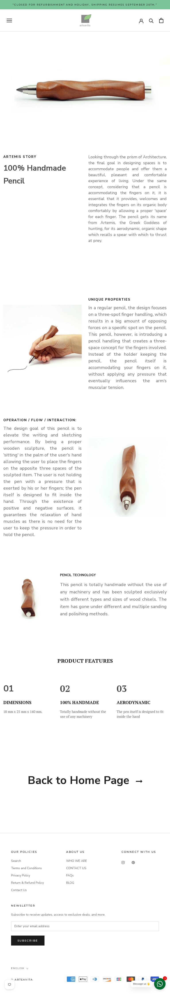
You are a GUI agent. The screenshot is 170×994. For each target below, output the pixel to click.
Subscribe (27, 940)
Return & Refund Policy (27, 883)
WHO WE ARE (76, 861)
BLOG (70, 883)
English (17, 968)
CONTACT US (76, 868)
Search (16, 861)
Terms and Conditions (26, 868)
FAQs (70, 875)
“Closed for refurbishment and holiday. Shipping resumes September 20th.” (85, 4)
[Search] (151, 20)
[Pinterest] (133, 862)
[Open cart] (161, 20)
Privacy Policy (20, 875)
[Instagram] (123, 862)
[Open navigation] (9, 20)
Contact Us (19, 890)
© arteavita (22, 979)
